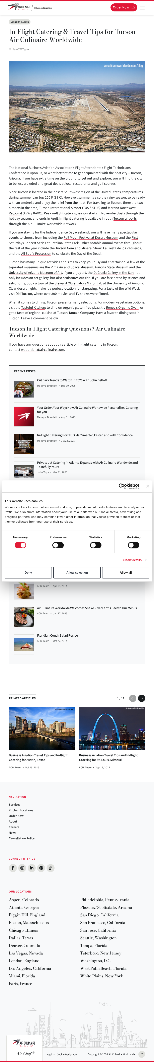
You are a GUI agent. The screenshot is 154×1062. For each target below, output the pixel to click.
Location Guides (19, 22)
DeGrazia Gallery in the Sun (113, 272)
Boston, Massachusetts (29, 922)
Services (14, 804)
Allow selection (77, 572)
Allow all (126, 572)
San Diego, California (99, 915)
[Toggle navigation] (142, 7)
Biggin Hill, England (27, 915)
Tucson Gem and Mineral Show (78, 248)
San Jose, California (98, 930)
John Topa (43, 472)
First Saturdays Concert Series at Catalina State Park (73, 240)
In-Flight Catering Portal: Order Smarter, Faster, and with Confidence (85, 435)
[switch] (58, 545)
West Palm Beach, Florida (103, 968)
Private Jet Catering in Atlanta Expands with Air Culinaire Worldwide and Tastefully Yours (87, 465)
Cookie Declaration (67, 1054)
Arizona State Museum (111, 267)
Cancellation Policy (22, 838)
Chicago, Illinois (23, 930)
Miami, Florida (22, 976)
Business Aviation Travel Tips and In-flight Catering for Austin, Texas (38, 757)
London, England (24, 961)
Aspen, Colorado (24, 900)
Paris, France (20, 983)
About (13, 821)
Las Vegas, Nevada (26, 953)
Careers (14, 827)
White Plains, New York (101, 976)
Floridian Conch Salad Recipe (57, 636)
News (12, 833)
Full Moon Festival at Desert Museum (91, 237)
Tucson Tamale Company (75, 312)
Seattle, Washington (98, 938)
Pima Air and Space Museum (72, 267)
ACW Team (22, 49)
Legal (49, 1054)
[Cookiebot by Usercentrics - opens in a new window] (121, 486)
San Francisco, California (102, 922)
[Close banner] (148, 486)
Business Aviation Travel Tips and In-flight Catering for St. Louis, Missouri (108, 757)
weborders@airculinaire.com (42, 349)
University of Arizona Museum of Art (35, 272)
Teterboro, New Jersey (100, 953)
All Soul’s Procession (36, 253)
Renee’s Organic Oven (122, 307)
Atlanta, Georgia (24, 907)
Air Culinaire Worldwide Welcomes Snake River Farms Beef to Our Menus (87, 608)
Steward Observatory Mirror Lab (78, 283)
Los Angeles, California (30, 968)
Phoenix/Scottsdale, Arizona (106, 907)
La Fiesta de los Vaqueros (122, 248)
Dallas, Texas (21, 938)
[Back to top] (141, 1054)
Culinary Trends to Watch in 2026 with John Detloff (72, 380)
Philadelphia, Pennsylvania (105, 900)
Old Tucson (23, 293)
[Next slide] (141, 698)
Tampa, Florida (93, 945)
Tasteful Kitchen (33, 307)
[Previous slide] (132, 698)
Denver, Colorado (24, 945)
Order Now (16, 816)
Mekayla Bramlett (47, 386)
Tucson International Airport (60, 207)
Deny (28, 572)
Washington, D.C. (95, 961)
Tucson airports (125, 218)
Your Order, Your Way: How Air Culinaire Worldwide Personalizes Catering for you (87, 410)
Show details (132, 560)
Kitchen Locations (21, 810)
